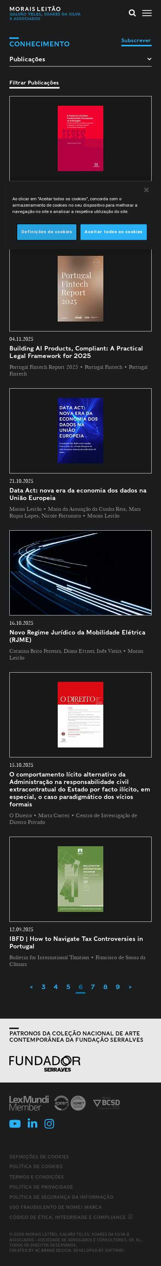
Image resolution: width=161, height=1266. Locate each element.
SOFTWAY (114, 1250)
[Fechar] (146, 190)
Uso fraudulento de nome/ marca (55, 1207)
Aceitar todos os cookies (114, 232)
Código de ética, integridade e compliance (68, 1217)
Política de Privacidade (41, 1187)
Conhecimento (39, 44)
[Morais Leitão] (45, 13)
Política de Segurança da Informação (61, 1197)
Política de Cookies (36, 1166)
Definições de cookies (39, 1157)
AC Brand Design (53, 1250)
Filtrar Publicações (34, 83)
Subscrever (136, 40)
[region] (80, 215)
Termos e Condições (36, 1177)
